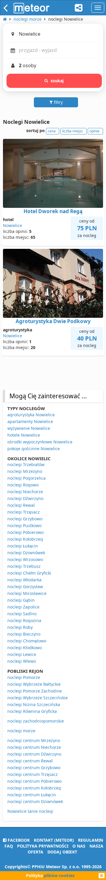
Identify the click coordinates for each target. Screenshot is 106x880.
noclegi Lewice (21, 654)
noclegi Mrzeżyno (24, 471)
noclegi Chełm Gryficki (29, 573)
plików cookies (59, 875)
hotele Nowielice (23, 435)
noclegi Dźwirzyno (25, 498)
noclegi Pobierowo (25, 532)
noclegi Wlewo (21, 661)
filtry (58, 102)
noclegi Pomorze (23, 677)
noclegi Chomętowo (26, 641)
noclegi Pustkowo (24, 525)
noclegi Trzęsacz (23, 512)
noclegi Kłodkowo (24, 647)
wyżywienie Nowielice (28, 428)
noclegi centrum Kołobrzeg (34, 788)
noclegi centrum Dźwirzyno (34, 754)
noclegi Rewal (21, 505)
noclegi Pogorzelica (26, 478)
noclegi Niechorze (25, 491)
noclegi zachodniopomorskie (35, 721)
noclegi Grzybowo (24, 519)
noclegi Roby (20, 627)
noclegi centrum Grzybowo (33, 767)
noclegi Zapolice (23, 607)
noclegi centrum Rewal (30, 761)
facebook (18, 840)
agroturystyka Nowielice (31, 414)
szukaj (57, 80)
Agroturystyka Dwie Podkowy (53, 321)
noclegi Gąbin (21, 600)
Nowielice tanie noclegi (30, 811)
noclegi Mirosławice (27, 593)
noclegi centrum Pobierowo (34, 781)
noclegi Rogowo (23, 485)
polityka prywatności (42, 846)
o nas (78, 846)
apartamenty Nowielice (30, 421)
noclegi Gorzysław (25, 586)
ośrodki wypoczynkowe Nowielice (39, 442)
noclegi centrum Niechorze (34, 747)
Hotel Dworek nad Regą (53, 211)
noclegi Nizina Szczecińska (33, 704)
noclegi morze (21, 730)
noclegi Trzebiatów (25, 464)
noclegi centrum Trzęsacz (32, 774)
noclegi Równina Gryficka (32, 711)
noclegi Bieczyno (23, 634)
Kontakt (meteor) (54, 840)
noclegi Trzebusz (24, 566)
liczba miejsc (72, 131)
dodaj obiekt (62, 852)
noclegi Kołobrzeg (25, 539)
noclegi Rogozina (24, 620)
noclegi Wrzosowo (25, 559)
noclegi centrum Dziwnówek (35, 801)
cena (52, 131)
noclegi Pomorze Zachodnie (34, 691)
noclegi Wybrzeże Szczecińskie (37, 697)
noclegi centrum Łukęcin (31, 794)
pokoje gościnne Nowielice (33, 448)
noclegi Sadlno (22, 613)
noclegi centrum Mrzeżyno (33, 740)
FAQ (8, 846)
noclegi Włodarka (24, 580)
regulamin (90, 840)
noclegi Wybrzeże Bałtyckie (34, 684)
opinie (95, 131)
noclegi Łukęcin (22, 546)
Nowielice (12, 225)
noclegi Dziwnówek (26, 552)
